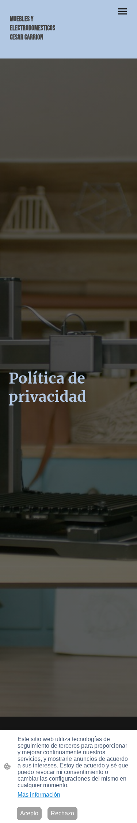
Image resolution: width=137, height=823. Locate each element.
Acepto (29, 813)
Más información (39, 795)
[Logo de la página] (37, 49)
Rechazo (62, 813)
